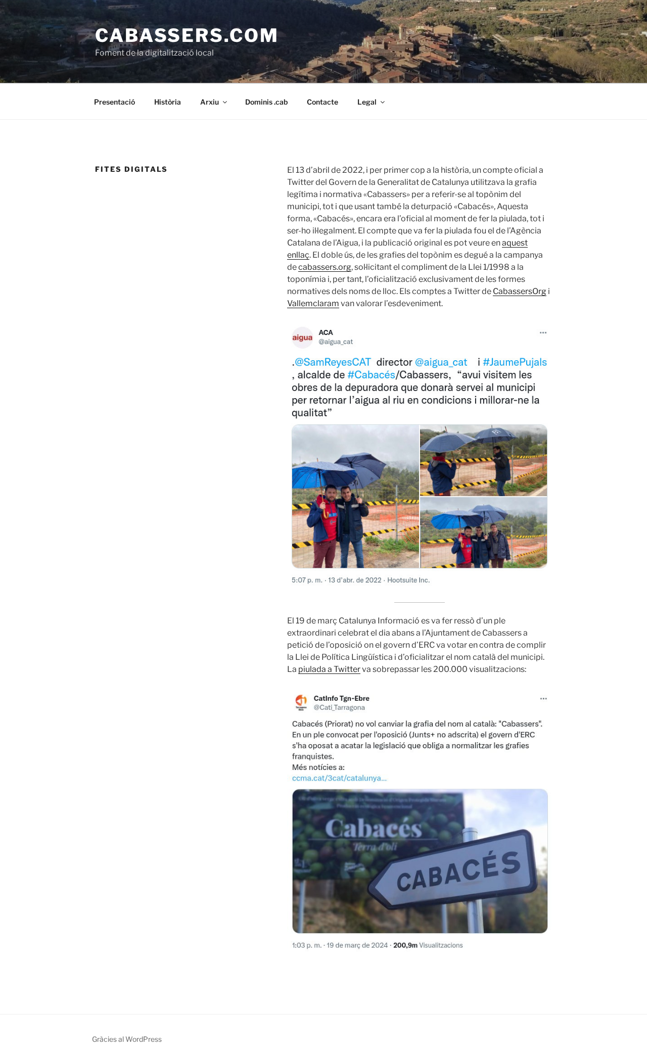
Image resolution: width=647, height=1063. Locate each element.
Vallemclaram (313, 303)
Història (167, 102)
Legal (367, 102)
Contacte (322, 102)
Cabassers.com (187, 35)
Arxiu (209, 102)
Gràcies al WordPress (127, 1039)
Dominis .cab (266, 102)
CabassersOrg (519, 291)
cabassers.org (324, 267)
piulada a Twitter (329, 669)
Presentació (114, 102)
